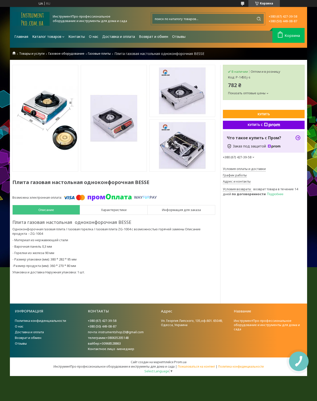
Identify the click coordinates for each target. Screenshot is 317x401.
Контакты (76, 36)
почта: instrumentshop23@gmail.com (116, 332)
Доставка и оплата (118, 36)
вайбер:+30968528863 (104, 343)
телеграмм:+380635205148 (108, 337)
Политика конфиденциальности (40, 320)
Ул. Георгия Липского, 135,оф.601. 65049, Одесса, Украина (192, 322)
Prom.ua (180, 362)
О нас (93, 36)
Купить (264, 114)
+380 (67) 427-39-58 (102, 320)
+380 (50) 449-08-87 (102, 326)
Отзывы (178, 36)
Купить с (255, 125)
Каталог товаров (46, 36)
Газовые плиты (99, 53)
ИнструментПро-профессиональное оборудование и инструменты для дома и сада (267, 324)
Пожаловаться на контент (196, 366)
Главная (21, 36)
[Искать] (259, 19)
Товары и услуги (32, 53)
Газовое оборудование (66, 53)
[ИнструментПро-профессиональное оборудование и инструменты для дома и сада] (31, 19)
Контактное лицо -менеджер (111, 349)
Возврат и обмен (153, 36)
